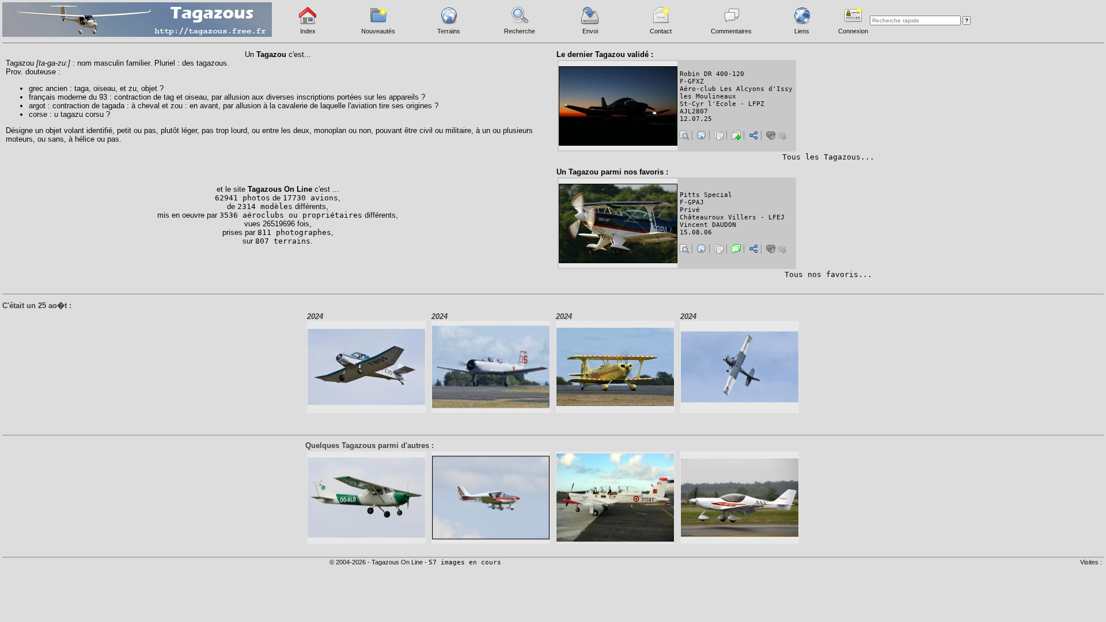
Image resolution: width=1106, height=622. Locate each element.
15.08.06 (696, 232)
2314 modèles (265, 206)
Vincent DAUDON (708, 225)
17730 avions (310, 198)
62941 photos (242, 198)
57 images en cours (465, 562)
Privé (690, 210)
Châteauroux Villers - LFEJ (732, 217)
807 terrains (282, 241)
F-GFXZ (692, 81)
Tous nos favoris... (828, 274)
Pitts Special (706, 195)
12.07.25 (696, 119)
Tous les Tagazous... (828, 157)
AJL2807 (694, 111)
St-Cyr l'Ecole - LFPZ (722, 104)
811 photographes (294, 232)
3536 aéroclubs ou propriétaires (290, 215)
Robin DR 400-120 (712, 74)
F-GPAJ (692, 202)
